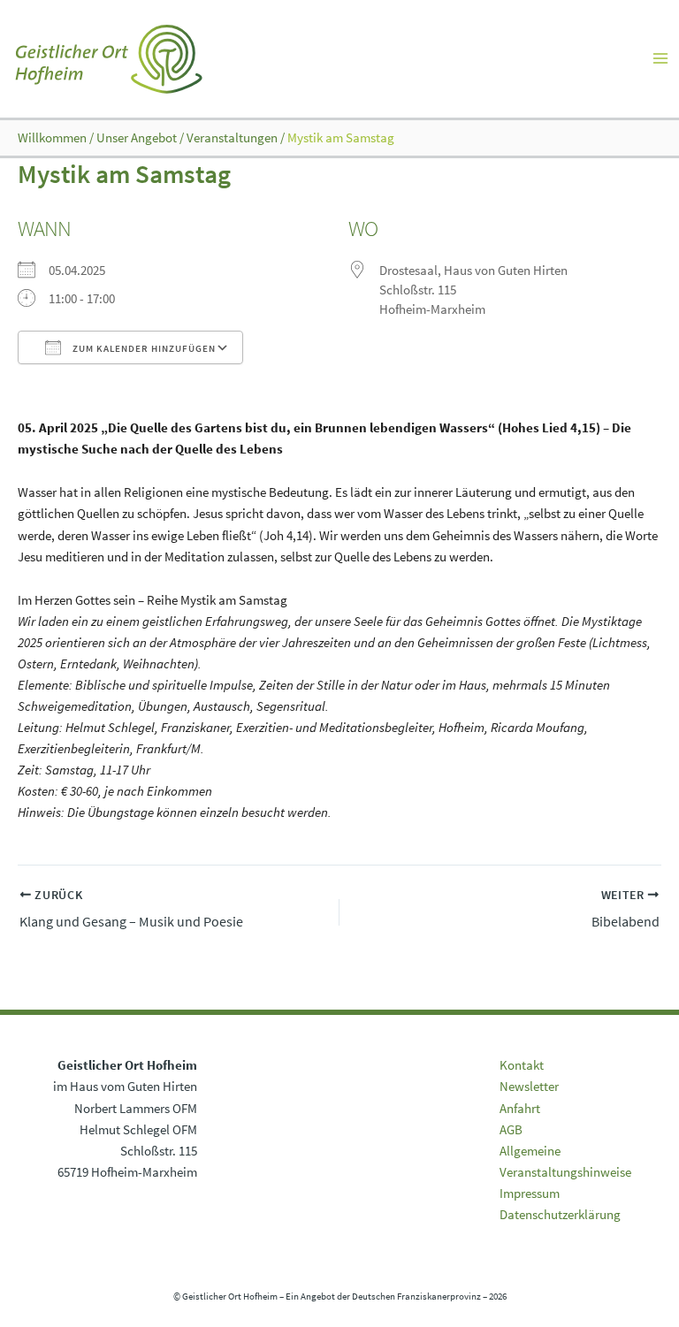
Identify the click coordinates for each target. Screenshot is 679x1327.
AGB (511, 1130)
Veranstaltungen (232, 138)
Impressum (530, 1193)
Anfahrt (520, 1109)
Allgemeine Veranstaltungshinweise (565, 1161)
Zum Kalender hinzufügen (143, 348)
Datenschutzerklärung (560, 1215)
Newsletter (529, 1086)
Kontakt (522, 1065)
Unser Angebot (136, 138)
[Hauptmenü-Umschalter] (660, 58)
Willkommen (52, 138)
